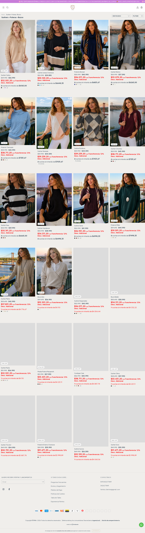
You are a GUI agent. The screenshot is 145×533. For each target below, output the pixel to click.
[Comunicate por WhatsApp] (141, 525)
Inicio (3, 14)
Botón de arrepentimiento (111, 520)
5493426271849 (106, 482)
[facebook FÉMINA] (9, 489)
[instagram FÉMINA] (3, 489)
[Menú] (3, 7)
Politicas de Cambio (58, 494)
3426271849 (104, 485)
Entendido (96, 530)
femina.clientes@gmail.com (110, 489)
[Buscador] (7, 7)
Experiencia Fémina (57, 501)
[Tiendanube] (72, 524)
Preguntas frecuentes (58, 482)
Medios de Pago (56, 490)
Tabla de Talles (56, 498)
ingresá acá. (96, 520)
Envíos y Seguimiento (58, 486)
